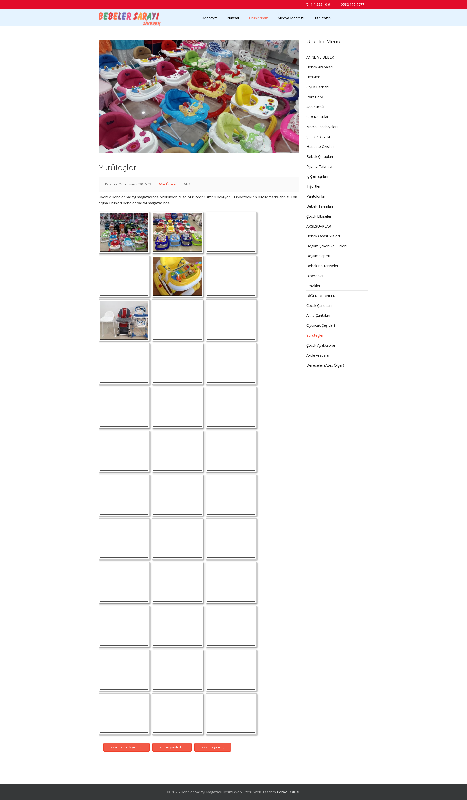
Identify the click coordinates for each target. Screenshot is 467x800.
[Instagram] (108, 4)
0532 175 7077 (352, 4)
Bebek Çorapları (319, 156)
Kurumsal (231, 17)
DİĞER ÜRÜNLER (320, 295)
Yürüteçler (315, 335)
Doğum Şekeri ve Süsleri (326, 245)
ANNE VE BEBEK (320, 57)
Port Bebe (315, 96)
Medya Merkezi (291, 17)
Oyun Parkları (317, 86)
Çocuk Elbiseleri (319, 216)
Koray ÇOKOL (288, 792)
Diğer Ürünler (167, 184)
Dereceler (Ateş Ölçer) (325, 365)
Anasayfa (209, 17)
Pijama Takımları (319, 166)
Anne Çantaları (318, 315)
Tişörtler (313, 186)
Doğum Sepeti (318, 255)
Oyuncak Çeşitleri (320, 325)
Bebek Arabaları (319, 66)
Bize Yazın (322, 17)
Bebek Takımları (319, 206)
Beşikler (313, 76)
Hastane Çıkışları (320, 146)
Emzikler (313, 285)
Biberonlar (315, 275)
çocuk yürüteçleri (173, 747)
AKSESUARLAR (318, 226)
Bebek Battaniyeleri (322, 265)
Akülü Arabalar (318, 355)
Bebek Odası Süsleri (323, 235)
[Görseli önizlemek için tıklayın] (199, 96)
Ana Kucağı (315, 106)
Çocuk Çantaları (319, 305)
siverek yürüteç (213, 747)
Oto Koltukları (317, 116)
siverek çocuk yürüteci (127, 747)
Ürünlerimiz (258, 17)
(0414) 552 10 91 (319, 4)
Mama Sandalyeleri (322, 126)
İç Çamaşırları (317, 176)
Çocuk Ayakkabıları (321, 345)
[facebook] (101, 4)
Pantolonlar (315, 196)
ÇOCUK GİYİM (318, 136)
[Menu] (341, 17)
